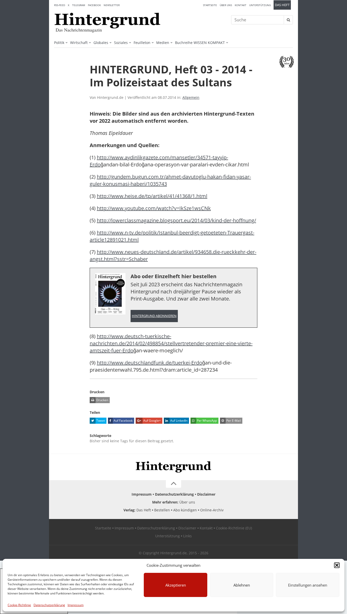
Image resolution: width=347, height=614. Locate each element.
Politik (59, 42)
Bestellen (162, 510)
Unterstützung (260, 5)
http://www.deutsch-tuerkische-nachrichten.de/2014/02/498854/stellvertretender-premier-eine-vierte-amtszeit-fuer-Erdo (171, 343)
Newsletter (112, 5)
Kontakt (240, 5)
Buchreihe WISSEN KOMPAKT (200, 42)
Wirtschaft (79, 42)
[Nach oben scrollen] (173, 484)
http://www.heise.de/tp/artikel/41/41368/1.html (152, 196)
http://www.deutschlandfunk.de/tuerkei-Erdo (149, 362)
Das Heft (282, 5)
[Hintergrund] (107, 20)
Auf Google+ (152, 420)
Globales (100, 42)
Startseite (210, 5)
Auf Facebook (123, 420)
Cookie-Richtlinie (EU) (234, 528)
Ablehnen (241, 585)
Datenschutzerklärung (49, 605)
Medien (162, 42)
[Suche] (288, 19)
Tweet (100, 420)
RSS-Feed (59, 5)
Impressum (76, 605)
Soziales (121, 42)
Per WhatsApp (206, 420)
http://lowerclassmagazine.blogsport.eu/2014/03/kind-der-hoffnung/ (176, 220)
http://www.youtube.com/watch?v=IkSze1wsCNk (154, 208)
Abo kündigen (185, 510)
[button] (336, 565)
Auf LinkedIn (178, 420)
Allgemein (190, 97)
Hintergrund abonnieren (154, 316)
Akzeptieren (175, 585)
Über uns (226, 5)
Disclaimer (206, 494)
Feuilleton (142, 42)
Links (187, 535)
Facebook (94, 5)
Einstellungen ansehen (307, 585)
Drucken (102, 400)
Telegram (78, 5)
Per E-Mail (233, 420)
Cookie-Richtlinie (19, 605)
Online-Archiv (212, 510)
